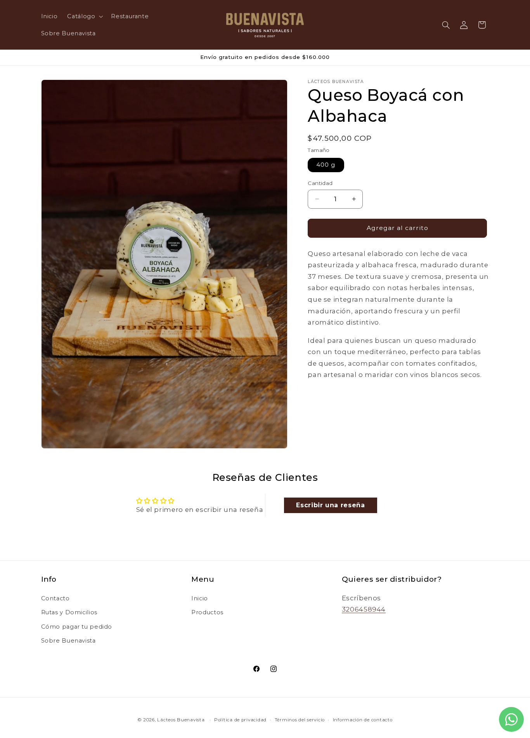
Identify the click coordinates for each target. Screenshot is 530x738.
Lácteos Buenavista (180, 719)
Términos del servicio (300, 719)
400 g (325, 164)
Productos (207, 612)
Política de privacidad (240, 719)
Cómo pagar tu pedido (77, 626)
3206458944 (364, 609)
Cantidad (320, 183)
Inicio (199, 598)
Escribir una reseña (330, 505)
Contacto (55, 598)
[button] (84, 16)
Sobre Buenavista (68, 640)
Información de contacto (363, 719)
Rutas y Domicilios (69, 612)
